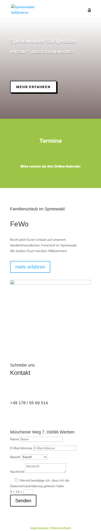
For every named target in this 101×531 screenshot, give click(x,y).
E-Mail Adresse (21, 448)
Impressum (39, 528)
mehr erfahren (33, 87)
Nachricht (17, 472)
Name (14, 439)
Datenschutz (61, 528)
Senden (23, 500)
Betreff (15, 457)
